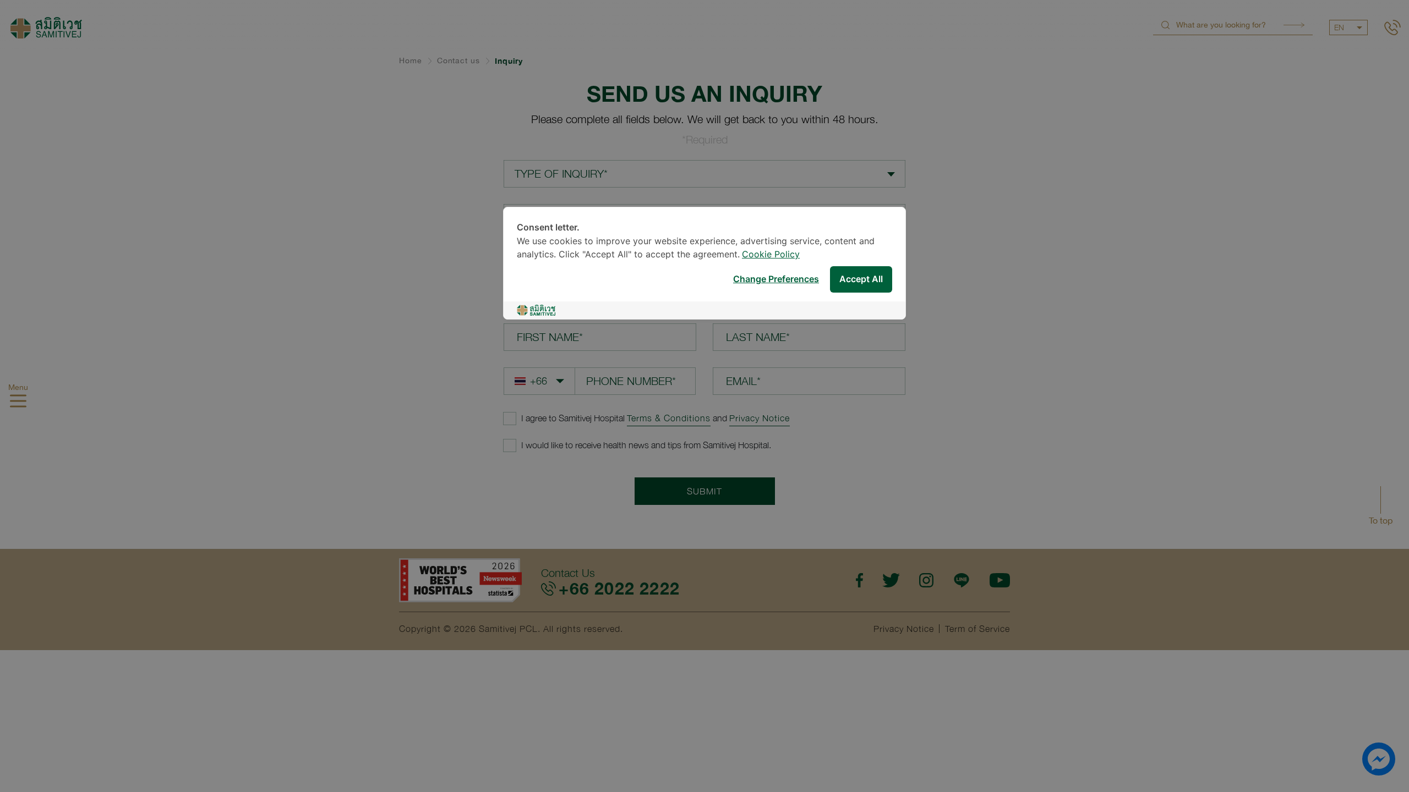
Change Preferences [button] (776, 279)
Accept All (861, 279)
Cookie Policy (771, 255)
